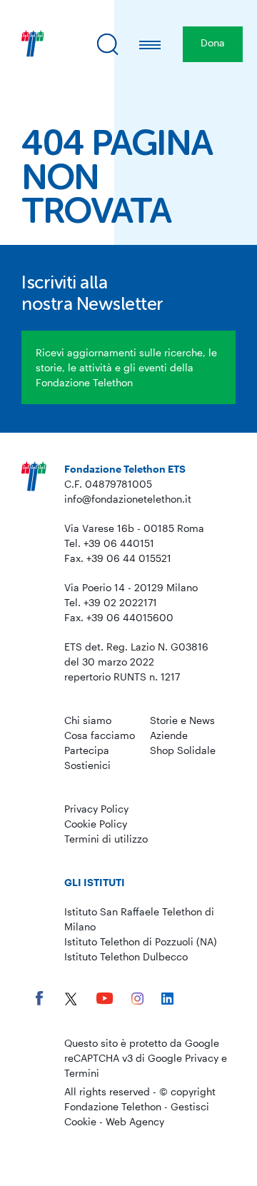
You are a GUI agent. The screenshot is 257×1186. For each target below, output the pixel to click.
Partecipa (86, 750)
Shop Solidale (183, 750)
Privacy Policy (96, 809)
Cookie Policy (95, 824)
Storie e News (182, 720)
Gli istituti (94, 882)
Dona (213, 42)
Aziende (169, 735)
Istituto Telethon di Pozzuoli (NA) (140, 941)
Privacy (201, 1058)
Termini (81, 1073)
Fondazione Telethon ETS (125, 469)
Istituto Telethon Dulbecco (126, 956)
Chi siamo (87, 720)
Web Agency (135, 1121)
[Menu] (150, 44)
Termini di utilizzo (106, 839)
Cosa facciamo (99, 735)
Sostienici (87, 765)
